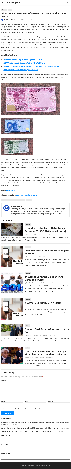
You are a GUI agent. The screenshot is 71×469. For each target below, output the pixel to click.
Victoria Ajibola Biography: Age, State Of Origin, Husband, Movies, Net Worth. (27, 431)
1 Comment (51, 306)
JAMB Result (10, 190)
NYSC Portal (8, 170)
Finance (4, 10)
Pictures (28, 200)
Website (50, 401)
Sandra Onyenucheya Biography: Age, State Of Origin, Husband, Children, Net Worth (30, 428)
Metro (27, 325)
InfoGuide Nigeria (10, 2)
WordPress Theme (39, 465)
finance (11, 200)
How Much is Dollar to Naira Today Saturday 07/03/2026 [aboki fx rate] (45, 230)
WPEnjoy (48, 465)
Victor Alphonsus (30, 306)
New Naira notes (20, 200)
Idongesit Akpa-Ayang (32, 335)
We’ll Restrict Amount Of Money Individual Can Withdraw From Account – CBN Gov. (31, 66)
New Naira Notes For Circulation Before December (20, 70)
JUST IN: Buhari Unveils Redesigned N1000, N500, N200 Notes (24, 63)
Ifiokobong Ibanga (31, 283)
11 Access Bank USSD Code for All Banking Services (44, 278)
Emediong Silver (8, 20)
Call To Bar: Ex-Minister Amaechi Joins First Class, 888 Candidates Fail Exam (47, 353)
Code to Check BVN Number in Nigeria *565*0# (47, 252)
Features (4, 200)
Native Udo (29, 234)
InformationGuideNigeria (43, 32)
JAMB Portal (17, 50)
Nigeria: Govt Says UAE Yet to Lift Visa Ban (47, 330)
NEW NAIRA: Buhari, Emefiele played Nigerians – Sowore (22, 60)
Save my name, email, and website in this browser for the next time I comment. (26, 409)
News (10, 10)
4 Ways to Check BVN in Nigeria (43, 302)
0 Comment (29, 20)
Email (27, 401)
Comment (4, 380)
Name (3, 401)
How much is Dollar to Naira (26, 195)
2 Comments (46, 234)
